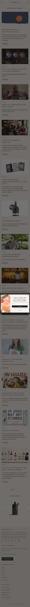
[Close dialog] (28, 295)
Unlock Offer (20, 306)
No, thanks (19, 310)
